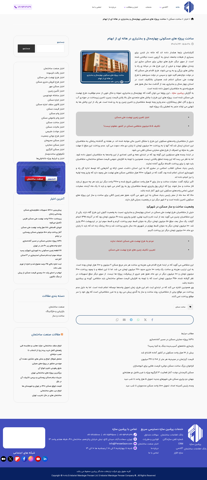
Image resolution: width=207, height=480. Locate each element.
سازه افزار (178, 452)
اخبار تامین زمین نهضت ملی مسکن (132, 117)
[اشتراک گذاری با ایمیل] (124, 320)
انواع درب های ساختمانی (51, 390)
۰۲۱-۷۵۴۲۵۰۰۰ (109, 434)
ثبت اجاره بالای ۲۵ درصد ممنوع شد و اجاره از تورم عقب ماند (40, 266)
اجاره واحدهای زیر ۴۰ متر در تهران (47, 245)
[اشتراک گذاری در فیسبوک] (152, 320)
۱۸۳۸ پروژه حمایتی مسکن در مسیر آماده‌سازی (42, 241)
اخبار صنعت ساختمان (54, 68)
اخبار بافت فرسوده (55, 73)
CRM (180, 443)
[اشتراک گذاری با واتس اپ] (138, 320)
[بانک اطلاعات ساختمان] (192, 19)
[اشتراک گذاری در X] (145, 320)
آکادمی (179, 448)
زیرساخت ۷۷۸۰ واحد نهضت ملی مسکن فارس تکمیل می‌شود (42, 220)
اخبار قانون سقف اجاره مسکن (50, 104)
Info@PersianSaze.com (120, 443)
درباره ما (155, 448)
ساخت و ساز (58, 315)
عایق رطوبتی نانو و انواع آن (50, 368)
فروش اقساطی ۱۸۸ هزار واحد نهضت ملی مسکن (41, 227)
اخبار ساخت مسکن (55, 122)
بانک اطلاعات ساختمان (172, 434)
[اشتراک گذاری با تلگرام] (131, 320)
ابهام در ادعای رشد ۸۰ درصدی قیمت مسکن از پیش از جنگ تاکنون (39, 274)
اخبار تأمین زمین (56, 91)
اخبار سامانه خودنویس (53, 95)
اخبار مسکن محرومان (54, 140)
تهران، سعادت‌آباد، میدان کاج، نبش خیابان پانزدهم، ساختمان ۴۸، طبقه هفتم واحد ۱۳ (90, 439)
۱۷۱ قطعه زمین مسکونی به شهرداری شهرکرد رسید (40, 250)
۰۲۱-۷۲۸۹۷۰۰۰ (93, 434)
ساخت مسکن (175, 19)
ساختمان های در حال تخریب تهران (47, 395)
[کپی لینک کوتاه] (117, 320)
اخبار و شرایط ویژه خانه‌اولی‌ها (50, 158)
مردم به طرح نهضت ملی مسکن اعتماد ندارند (131, 241)
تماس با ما (153, 452)
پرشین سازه (178, 93)
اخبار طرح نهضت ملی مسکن (50, 77)
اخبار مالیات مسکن (55, 127)
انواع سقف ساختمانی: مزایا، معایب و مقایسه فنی (41, 345)
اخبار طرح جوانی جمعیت (52, 136)
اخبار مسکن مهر (56, 86)
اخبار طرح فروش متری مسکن (50, 82)
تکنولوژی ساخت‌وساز (54, 154)
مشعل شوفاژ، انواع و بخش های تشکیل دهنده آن (40, 359)
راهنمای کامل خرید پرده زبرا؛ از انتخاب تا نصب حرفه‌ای (44, 352)
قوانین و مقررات (151, 439)
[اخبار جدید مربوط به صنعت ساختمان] (189, 7)
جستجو (60, 42)
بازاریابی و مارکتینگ (55, 311)
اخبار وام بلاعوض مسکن (52, 118)
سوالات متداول (151, 434)
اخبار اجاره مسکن (56, 100)
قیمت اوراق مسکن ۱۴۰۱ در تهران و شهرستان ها (42, 386)
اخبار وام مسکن (56, 113)
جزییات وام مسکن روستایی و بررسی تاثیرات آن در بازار (40, 379)
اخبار (186, 19)
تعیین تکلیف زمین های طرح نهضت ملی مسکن (132, 249)
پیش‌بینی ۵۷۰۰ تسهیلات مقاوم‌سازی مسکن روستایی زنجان (42, 212)
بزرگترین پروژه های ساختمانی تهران (46, 373)
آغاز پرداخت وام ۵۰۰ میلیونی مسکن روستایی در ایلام (42, 234)
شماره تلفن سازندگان (173, 439)
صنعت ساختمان (56, 306)
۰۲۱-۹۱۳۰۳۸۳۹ (125, 434)
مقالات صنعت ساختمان (45, 335)
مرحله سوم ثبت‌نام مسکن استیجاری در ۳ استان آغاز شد (41, 257)
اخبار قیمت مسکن (55, 109)
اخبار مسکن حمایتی (54, 145)
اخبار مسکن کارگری (55, 149)
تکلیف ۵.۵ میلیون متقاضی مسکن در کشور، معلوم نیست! (132, 126)
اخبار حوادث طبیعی (54, 131)
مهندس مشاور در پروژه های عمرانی (47, 363)
